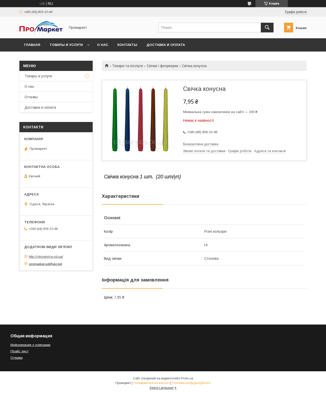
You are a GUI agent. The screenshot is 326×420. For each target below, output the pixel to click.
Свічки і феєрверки (162, 66)
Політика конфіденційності (191, 383)
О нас (102, 45)
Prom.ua (187, 378)
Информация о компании (30, 345)
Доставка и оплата (165, 45)
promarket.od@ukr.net (45, 264)
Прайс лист (19, 351)
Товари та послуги (127, 66)
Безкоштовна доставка (200, 144)
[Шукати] (267, 27)
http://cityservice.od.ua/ (46, 256)
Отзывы (31, 97)
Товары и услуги (66, 45)
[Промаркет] (41, 32)
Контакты (127, 45)
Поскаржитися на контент (151, 383)
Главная (32, 45)
